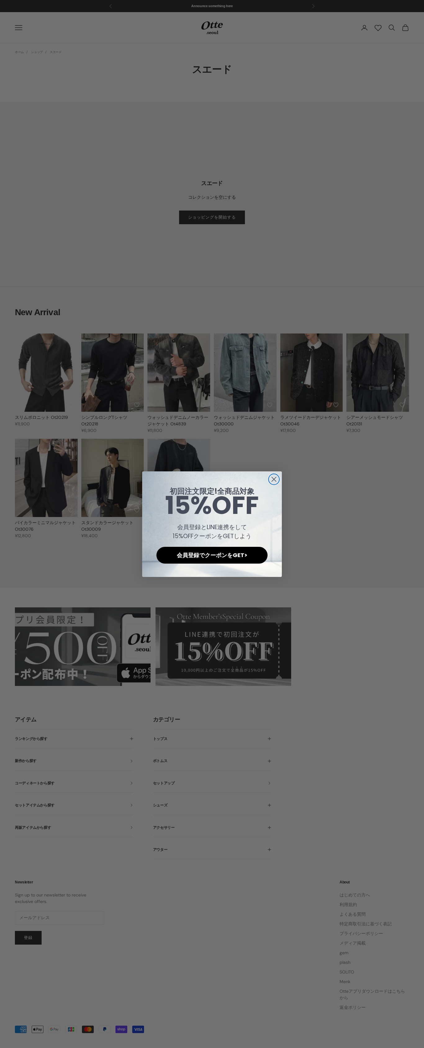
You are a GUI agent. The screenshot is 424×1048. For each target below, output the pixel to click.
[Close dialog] (273, 479)
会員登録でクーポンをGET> (212, 555)
